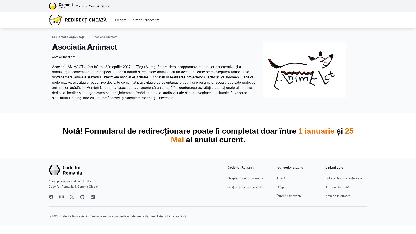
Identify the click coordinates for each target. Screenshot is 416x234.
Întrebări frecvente (145, 20)
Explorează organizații (68, 37)
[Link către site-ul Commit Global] (62, 6)
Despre (121, 20)
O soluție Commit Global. (93, 6)
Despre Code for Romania (246, 178)
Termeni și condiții (337, 187)
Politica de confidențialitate (343, 178)
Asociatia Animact (105, 37)
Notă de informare (337, 196)
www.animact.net (63, 56)
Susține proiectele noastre (246, 187)
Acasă (281, 178)
